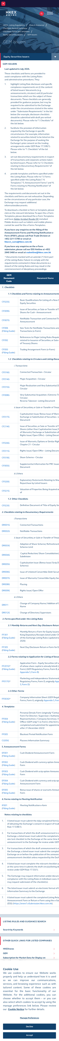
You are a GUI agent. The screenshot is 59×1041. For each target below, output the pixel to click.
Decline (29, 1026)
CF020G (6, 481)
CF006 (5, 328)
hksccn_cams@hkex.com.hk (18, 242)
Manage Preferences (29, 1018)
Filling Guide (8, 331)
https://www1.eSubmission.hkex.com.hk (33, 903)
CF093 (5, 349)
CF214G (6, 426)
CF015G (6, 387)
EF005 (5, 790)
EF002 (5, 762)
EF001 (5, 753)
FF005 (5, 734)
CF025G (6, 302)
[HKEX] (16, 13)
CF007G (6, 320)
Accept (29, 1035)
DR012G (6, 612)
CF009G (6, 311)
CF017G (6, 417)
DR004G (6, 555)
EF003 (5, 771)
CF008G (6, 395)
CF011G (6, 451)
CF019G (6, 457)
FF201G (5, 666)
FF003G (5, 699)
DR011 (5, 605)
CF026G (6, 443)
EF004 (5, 780)
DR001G (6, 525)
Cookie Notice (16, 1009)
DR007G (6, 578)
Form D (25, 684)
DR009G (6, 590)
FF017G (5, 681)
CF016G (6, 372)
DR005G (6, 564)
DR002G (6, 531)
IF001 (4, 805)
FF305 (5, 647)
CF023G (6, 505)
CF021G (6, 491)
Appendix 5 (25, 672)
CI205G (5, 740)
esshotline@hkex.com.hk (38, 252)
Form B (34, 672)
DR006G (6, 572)
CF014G (6, 379)
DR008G (6, 584)
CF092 (5, 340)
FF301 (5, 635)
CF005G (6, 465)
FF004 (5, 719)
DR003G (6, 545)
